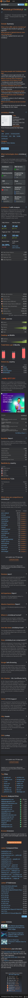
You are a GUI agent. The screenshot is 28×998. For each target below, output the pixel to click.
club (2, 134)
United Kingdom (7, 371)
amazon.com (20, 781)
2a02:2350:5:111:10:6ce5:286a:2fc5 (11, 913)
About (20, 996)
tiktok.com (7, 783)
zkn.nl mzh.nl (5, 857)
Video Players (6, 187)
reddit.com (20, 783)
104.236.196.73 (5, 907)
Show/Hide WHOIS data (10, 957)
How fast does (14, 628)
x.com (5, 781)
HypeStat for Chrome (15, 842)
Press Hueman (19, 201)
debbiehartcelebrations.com (9, 803)
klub (14, 136)
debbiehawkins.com (6, 809)
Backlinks (7, 438)
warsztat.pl (4, 531)
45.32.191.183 (4, 898)
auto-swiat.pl (5, 513)
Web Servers (18, 167)
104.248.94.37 (5, 900)
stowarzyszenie (15, 134)
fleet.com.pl (4, 537)
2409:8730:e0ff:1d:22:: (7, 888)
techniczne (4, 138)
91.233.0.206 (4, 903)
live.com (19, 790)
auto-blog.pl (4, 551)
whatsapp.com (21, 792)
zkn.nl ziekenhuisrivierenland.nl (10, 869)
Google (14, 662)
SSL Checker (14, 678)
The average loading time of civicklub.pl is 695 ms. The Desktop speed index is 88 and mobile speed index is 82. (13, 632)
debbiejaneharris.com (7, 819)
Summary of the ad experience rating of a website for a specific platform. (12, 597)
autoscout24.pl (5, 517)
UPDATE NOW (14, 560)
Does (14, 640)
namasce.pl (4, 519)
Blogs (16, 181)
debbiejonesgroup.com (7, 817)
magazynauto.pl (5, 529)
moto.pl (3, 515)
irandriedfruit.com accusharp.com (11, 874)
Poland (5, 367)
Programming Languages (19, 174)
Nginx (17, 169)
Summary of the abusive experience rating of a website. (13, 607)
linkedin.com (20, 785)
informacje (4, 136)
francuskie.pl (4, 521)
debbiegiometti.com (6, 826)
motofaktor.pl (5, 533)
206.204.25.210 (5, 905)
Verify (14, 699)
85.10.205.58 (5, 896)
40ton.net (4, 523)
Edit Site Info (5, 148)
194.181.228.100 (5, 100)
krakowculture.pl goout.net (9, 865)
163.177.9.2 (4, 911)
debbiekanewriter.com (7, 799)
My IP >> (24, 916)
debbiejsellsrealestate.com (8, 815)
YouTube (6, 190)
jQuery (17, 191)
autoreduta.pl (5, 543)
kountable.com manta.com (9, 867)
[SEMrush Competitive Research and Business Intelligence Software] (8, 378)
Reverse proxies (7, 173)
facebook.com (8, 779)
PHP (17, 177)
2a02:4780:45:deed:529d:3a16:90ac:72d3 (13, 890)
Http (14, 716)
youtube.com (20, 777)
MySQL (5, 169)
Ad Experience (14, 593)
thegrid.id (4, 823)
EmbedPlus (6, 201)
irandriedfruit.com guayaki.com (10, 859)
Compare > (23, 513)
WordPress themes (18, 198)
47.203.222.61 (5, 892)
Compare (21, 4)
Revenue (14, 574)
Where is (14, 615)
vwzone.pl (4, 545)
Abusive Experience (14, 604)
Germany (5, 369)
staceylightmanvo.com (7, 811)
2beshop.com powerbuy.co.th (10, 872)
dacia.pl (3, 527)
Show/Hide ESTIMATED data (12, 952)
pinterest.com (8, 792)
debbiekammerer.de (6, 807)
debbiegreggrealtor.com (8, 801)
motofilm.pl (4, 525)
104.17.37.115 (4, 894)
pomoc (7, 134)
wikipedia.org (7, 790)
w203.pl (3, 535)
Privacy (16, 996)
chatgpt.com (7, 787)
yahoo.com (20, 787)
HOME (13, 1)
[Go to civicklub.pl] (1, 12)
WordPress (6, 183)
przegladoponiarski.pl (7, 539)
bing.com (6, 785)
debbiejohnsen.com (6, 825)
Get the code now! (14, 974)
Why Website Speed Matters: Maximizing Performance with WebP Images (16, 927)
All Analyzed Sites (5, 996)
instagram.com (21, 779)
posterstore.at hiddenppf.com (10, 871)
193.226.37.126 (5, 901)
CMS (3, 181)
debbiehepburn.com (6, 805)
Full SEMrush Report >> (21, 433)
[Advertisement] (14, 55)
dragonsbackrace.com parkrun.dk (11, 855)
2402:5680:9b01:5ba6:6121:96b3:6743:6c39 (13, 909)
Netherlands (6, 372)
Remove (6, 960)
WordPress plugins (5, 198)
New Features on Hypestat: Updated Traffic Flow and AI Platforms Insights (16, 934)
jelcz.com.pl (4, 547)
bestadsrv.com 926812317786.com (11, 876)
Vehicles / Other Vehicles (8, 143)
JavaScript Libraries (18, 188)
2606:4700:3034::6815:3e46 (9, 886)
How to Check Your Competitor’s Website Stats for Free (17, 941)
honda (18, 136)
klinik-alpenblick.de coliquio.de (10, 878)
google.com (7, 777)
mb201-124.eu (5, 541)
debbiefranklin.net (6, 821)
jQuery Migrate (20, 193)
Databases (5, 167)
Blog (12, 996)
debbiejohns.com (6, 813)
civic (10, 136)
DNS (14, 735)
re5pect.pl (4, 549)
